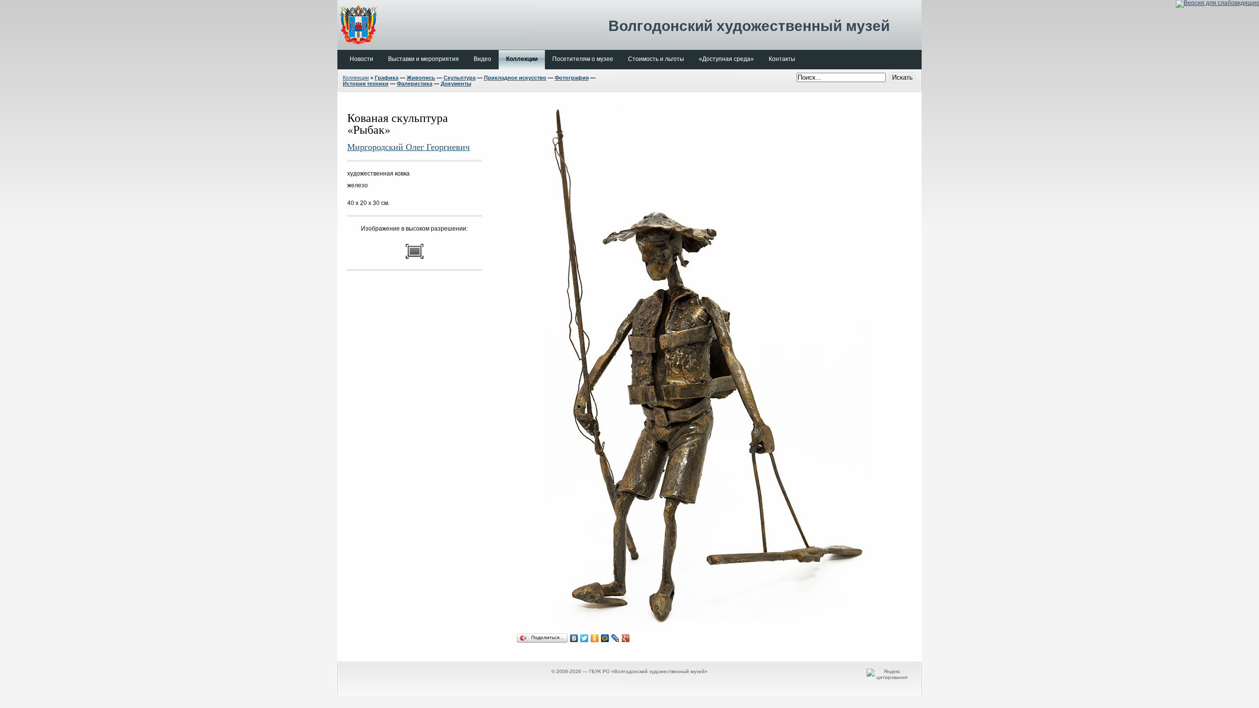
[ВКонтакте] (574, 638)
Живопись (421, 78)
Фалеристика (414, 84)
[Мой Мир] (605, 638)
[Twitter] (584, 638)
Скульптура (460, 78)
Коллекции (356, 78)
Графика (386, 78)
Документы (456, 84)
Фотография (572, 78)
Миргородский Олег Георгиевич (408, 146)
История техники (366, 84)
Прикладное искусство (515, 78)
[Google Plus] (626, 638)
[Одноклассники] (595, 638)
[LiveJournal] (615, 638)
